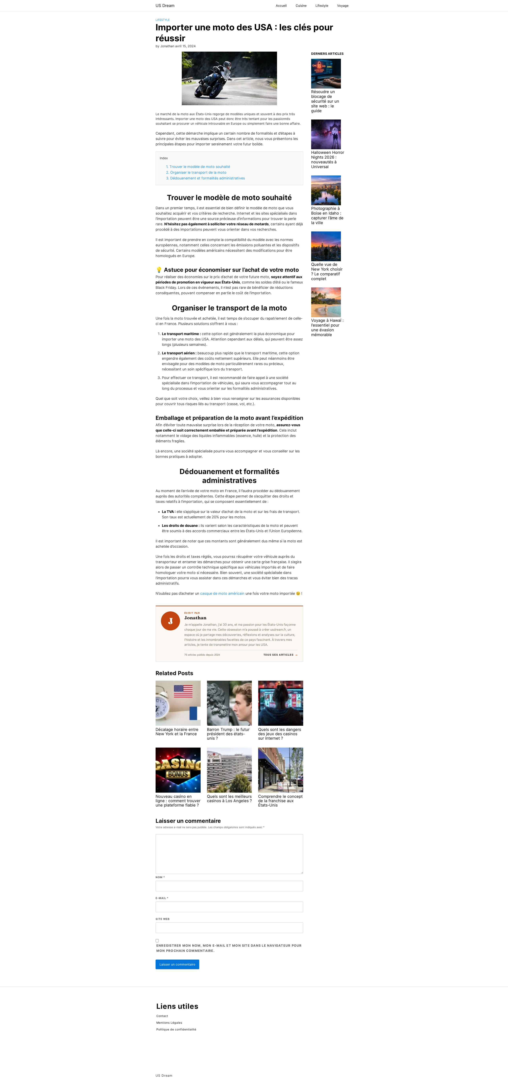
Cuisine (301, 6)
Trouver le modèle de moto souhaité (198, 167)
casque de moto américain (222, 593)
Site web (163, 918)
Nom (160, 877)
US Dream (165, 6)
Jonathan (195, 618)
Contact (162, 1016)
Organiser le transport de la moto (196, 172)
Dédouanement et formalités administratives (205, 178)
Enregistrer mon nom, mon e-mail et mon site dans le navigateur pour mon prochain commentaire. (229, 948)
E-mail (162, 898)
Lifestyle (322, 6)
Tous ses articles (281, 654)
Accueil (281, 6)
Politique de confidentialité (176, 1029)
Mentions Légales (169, 1022)
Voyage (342, 6)
